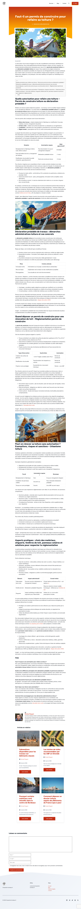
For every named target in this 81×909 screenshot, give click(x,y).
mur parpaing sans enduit (36, 623)
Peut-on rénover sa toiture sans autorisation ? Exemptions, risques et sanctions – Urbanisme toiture (40, 89)
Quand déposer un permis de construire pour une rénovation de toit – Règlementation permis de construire (39, 86)
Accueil (49, 886)
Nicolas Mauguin (29, 714)
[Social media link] (25, 712)
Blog (58, 3)
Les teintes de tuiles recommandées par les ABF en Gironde (52, 751)
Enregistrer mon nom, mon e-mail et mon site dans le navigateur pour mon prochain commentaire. (36, 865)
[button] (68, 3)
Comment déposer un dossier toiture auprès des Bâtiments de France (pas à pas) (53, 799)
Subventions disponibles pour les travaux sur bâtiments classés (27, 752)
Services (51, 3)
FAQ (19, 94)
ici (48, 583)
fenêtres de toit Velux (25, 193)
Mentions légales (51, 889)
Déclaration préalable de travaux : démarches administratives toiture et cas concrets (36, 84)
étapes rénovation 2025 (44, 300)
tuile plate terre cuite (28, 405)
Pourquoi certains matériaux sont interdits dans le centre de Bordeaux (27, 799)
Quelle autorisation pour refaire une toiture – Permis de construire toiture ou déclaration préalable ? (40, 82)
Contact (64, 3)
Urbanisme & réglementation (41, 24)
